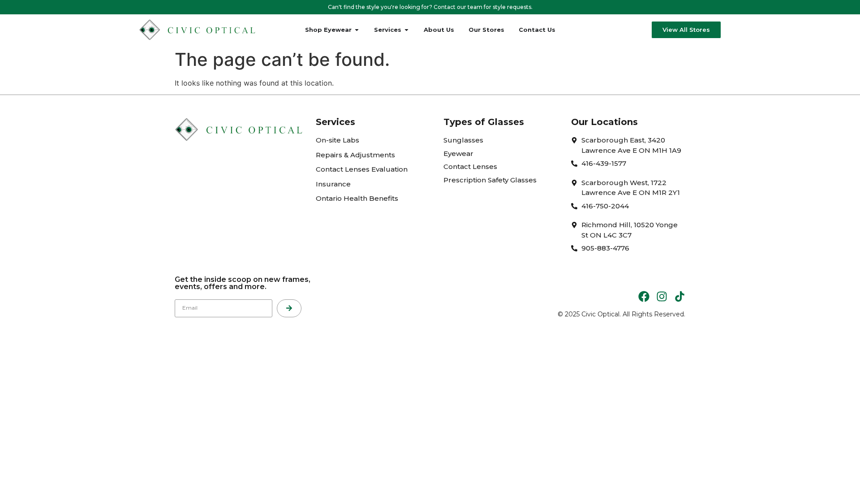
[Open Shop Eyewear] (357, 30)
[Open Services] (406, 30)
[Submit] (289, 308)
